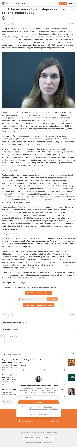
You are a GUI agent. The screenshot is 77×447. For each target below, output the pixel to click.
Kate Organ (10, 17)
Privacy (36, 433)
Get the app (48, 438)
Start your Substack (33, 438)
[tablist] (10, 329)
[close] (57, 377)
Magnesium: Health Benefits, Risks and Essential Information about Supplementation (32, 361)
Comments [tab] (6, 329)
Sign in (71, 3)
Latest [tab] (9, 354)
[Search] (73, 354)
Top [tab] (4, 354)
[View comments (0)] (8, 24)
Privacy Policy (54, 409)
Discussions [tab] (17, 354)
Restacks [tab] (15, 329)
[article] (38, 365)
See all (5, 402)
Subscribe (63, 3)
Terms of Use (48, 407)
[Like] (4, 24)
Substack (29, 443)
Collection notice (51, 433)
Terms (42, 433)
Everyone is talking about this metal (14, 365)
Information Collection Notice (38, 409)
